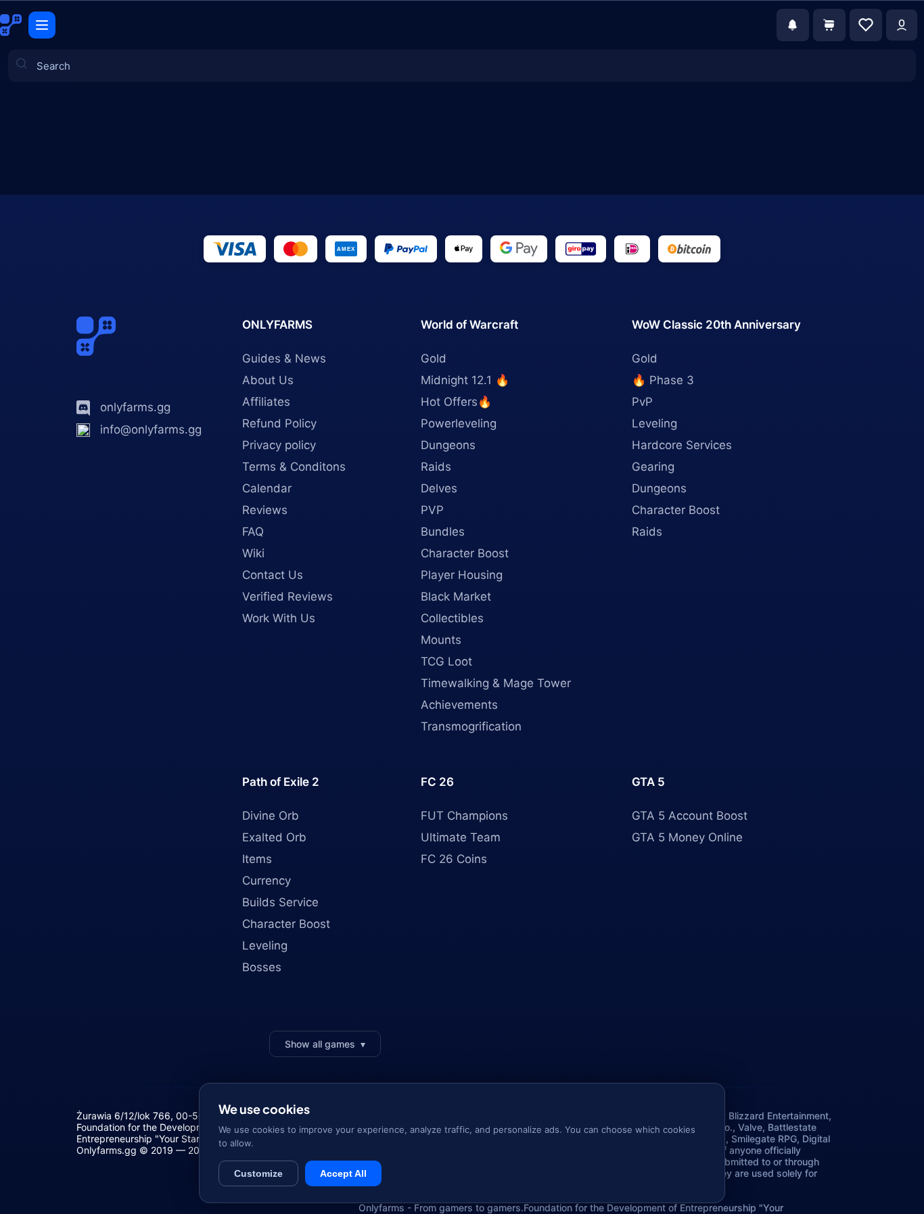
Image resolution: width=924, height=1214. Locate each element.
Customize (258, 1173)
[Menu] (41, 25)
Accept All (343, 1173)
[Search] (29, 120)
